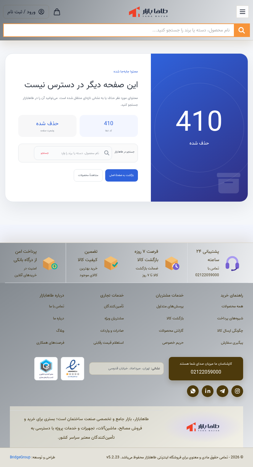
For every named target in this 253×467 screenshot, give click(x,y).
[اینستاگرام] (237, 391)
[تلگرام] (222, 391)
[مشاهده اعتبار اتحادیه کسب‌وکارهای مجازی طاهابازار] (46, 368)
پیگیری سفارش (232, 342)
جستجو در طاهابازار (124, 152)
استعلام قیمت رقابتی (108, 342)
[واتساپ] (193, 391)
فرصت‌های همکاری (50, 342)
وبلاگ (60, 330)
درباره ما (58, 318)
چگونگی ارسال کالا (230, 330)
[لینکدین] (208, 391)
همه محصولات (232, 306)
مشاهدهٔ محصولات (88, 175)
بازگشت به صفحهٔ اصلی (121, 175)
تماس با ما (56, 306)
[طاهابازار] (148, 11)
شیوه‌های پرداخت (230, 318)
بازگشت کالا (175, 318)
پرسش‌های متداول (170, 306)
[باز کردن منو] (242, 12)
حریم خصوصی (173, 342)
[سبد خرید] (57, 12)
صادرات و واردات (112, 330)
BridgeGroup (20, 457)
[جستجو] (241, 30)
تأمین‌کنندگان (114, 306)
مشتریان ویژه (114, 318)
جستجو (45, 153)
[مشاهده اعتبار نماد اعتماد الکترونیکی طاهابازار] (72, 368)
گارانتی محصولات (171, 330)
